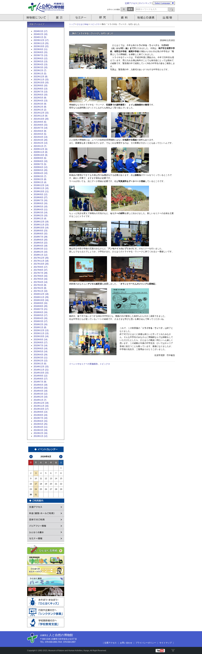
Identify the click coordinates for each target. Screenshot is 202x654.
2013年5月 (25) (40, 424)
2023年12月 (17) (41, 40)
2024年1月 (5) (40, 37)
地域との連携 (146, 17)
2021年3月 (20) (40, 140)
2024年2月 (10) (40, 34)
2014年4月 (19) (40, 391)
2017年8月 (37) (40, 270)
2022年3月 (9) (40, 104)
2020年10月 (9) (40, 155)
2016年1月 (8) (40, 327)
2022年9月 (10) (40, 85)
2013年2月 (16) (40, 433)
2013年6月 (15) (40, 421)
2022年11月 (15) (41, 79)
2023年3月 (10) (40, 67)
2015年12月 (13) (41, 330)
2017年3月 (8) (40, 285)
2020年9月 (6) (40, 158)
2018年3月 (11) (40, 249)
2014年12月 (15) (41, 366)
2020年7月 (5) (40, 164)
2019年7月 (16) (40, 200)
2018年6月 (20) (40, 240)
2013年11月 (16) (41, 406)
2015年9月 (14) (40, 339)
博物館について (36, 17)
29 (61, 489)
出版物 (168, 17)
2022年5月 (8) (40, 97)
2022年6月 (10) (40, 94)
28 (56, 489)
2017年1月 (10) (40, 291)
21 (56, 484)
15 (61, 478)
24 (36, 489)
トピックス (95, 24)
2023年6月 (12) (40, 58)
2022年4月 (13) (40, 100)
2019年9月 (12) (40, 194)
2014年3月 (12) (40, 394)
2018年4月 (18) (40, 246)
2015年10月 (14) (41, 336)
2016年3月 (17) (40, 321)
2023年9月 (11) (40, 49)
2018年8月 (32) (40, 233)
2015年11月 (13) (41, 333)
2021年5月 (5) (40, 134)
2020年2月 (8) (40, 179)
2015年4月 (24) (40, 354)
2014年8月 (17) (40, 379)
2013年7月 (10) (40, 418)
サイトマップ (145, 3)
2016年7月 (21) (40, 309)
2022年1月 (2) (40, 110)
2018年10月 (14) (41, 227)
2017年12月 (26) (41, 258)
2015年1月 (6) (40, 363)
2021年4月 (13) (40, 137)
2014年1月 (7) (40, 400)
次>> (61, 456)
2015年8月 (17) (40, 342)
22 (61, 484)
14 (56, 478)
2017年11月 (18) (41, 261)
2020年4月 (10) (40, 173)
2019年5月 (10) (40, 206)
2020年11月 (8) (40, 152)
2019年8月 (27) (40, 197)
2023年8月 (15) (40, 52)
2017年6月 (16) (40, 276)
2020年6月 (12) (40, 167)
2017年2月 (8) (40, 288)
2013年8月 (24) (40, 415)
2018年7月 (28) (40, 237)
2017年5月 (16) (40, 279)
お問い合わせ (126, 643)
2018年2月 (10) (40, 252)
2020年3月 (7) (40, 176)
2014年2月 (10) (40, 397)
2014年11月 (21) (41, 370)
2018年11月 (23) (41, 224)
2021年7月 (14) (40, 128)
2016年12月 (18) (41, 294)
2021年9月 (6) (40, 122)
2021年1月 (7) (40, 146)
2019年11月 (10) (41, 188)
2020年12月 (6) (40, 149)
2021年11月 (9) (40, 116)
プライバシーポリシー (146, 643)
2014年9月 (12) (40, 376)
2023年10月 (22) (41, 46)
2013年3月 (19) (40, 430)
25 (41, 489)
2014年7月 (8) (40, 382)
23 (31, 489)
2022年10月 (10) (41, 82)
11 (41, 478)
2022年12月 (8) (40, 76)
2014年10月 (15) (41, 373)
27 (51, 489)
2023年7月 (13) (40, 55)
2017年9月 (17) (40, 267)
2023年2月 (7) (40, 70)
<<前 (31, 456)
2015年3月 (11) (40, 357)
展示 (59, 17)
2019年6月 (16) (40, 203)
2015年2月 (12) (40, 360)
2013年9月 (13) (40, 412)
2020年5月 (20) (40, 170)
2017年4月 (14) (40, 282)
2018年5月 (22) (40, 243)
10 (36, 478)
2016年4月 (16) (40, 318)
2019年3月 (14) (40, 212)
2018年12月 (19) (41, 221)
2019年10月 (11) (41, 191)
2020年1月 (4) (40, 182)
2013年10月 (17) (41, 409)
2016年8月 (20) (40, 306)
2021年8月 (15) (40, 125)
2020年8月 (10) (40, 161)
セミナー (81, 17)
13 (51, 478)
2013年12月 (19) (41, 403)
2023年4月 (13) (40, 64)
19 (46, 484)
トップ (72, 24)
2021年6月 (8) (40, 131)
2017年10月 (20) (41, 264)
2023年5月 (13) (40, 61)
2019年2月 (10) (40, 215)
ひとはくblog (82, 24)
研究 (102, 17)
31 (36, 495)
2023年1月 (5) (40, 73)
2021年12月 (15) (41, 113)
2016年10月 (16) (41, 300)
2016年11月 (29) (41, 297)
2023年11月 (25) (41, 43)
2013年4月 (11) (40, 427)
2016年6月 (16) (40, 312)
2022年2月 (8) (40, 107)
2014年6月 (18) (40, 385)
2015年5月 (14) (40, 351)
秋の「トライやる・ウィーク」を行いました (92, 33)
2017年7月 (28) (40, 273)
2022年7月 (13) (40, 91)
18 (41, 484)
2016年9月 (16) (40, 303)
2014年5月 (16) (40, 388)
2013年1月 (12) (40, 436)
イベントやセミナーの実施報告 (83, 364)
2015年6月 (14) (40, 348)
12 (46, 478)
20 (51, 484)
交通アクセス (131, 3)
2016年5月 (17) (40, 315)
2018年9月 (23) (40, 230)
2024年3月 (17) (40, 31)
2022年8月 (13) (40, 88)
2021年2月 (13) (40, 143)
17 (36, 484)
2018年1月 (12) (40, 255)
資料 (124, 17)
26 (46, 489)
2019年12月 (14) (41, 185)
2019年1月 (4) (40, 218)
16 (31, 484)
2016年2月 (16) (40, 324)
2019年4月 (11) (40, 209)
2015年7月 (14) (40, 345)
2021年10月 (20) (41, 119)
